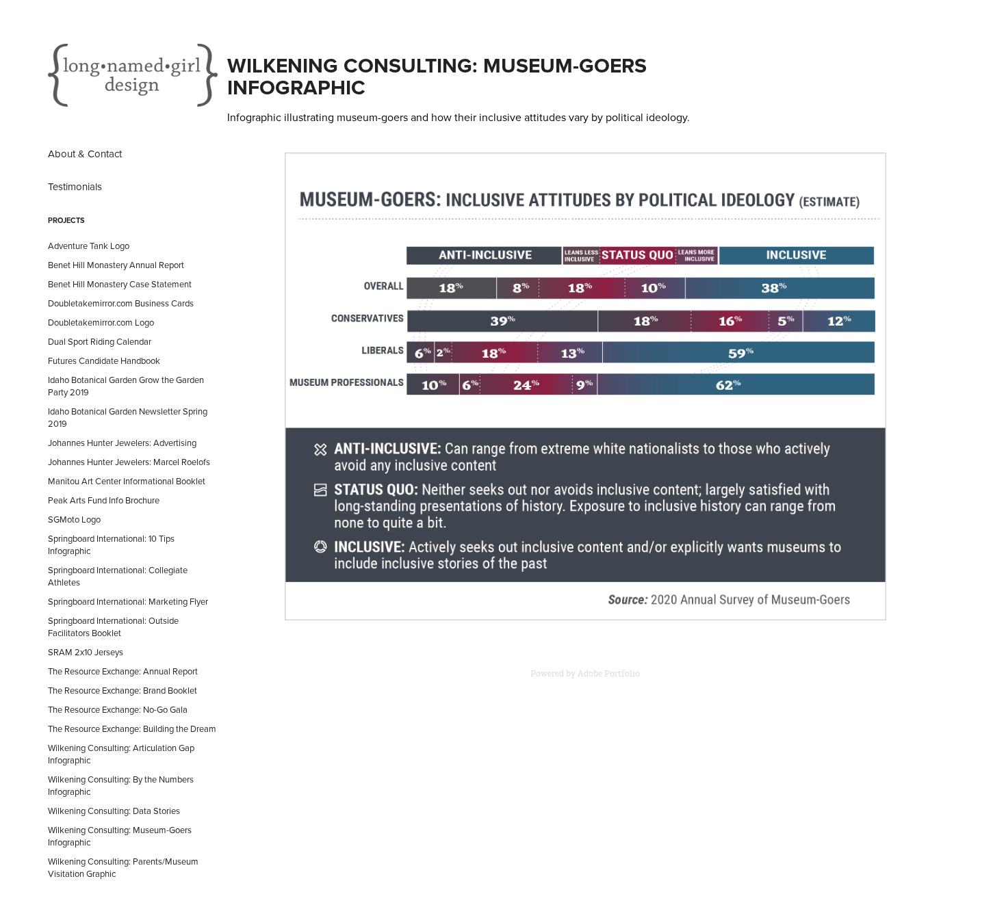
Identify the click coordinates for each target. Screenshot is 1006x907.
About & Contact (85, 153)
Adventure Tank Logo (88, 245)
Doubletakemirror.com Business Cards (121, 303)
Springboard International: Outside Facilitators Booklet (113, 626)
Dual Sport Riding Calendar (99, 341)
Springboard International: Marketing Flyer (128, 601)
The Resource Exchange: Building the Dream (132, 728)
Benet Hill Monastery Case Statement (120, 284)
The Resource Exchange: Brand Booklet (122, 690)
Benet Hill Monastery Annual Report (116, 265)
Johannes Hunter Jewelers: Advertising (122, 442)
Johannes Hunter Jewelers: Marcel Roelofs (129, 462)
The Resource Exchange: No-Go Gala (118, 709)
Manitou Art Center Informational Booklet (126, 481)
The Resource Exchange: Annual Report (123, 671)
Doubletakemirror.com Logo (101, 322)
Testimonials (75, 186)
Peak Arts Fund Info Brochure (103, 500)
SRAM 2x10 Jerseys (85, 652)
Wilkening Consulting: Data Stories (114, 810)
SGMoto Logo (74, 519)
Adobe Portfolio (609, 673)
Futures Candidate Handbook (104, 360)
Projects (66, 220)
